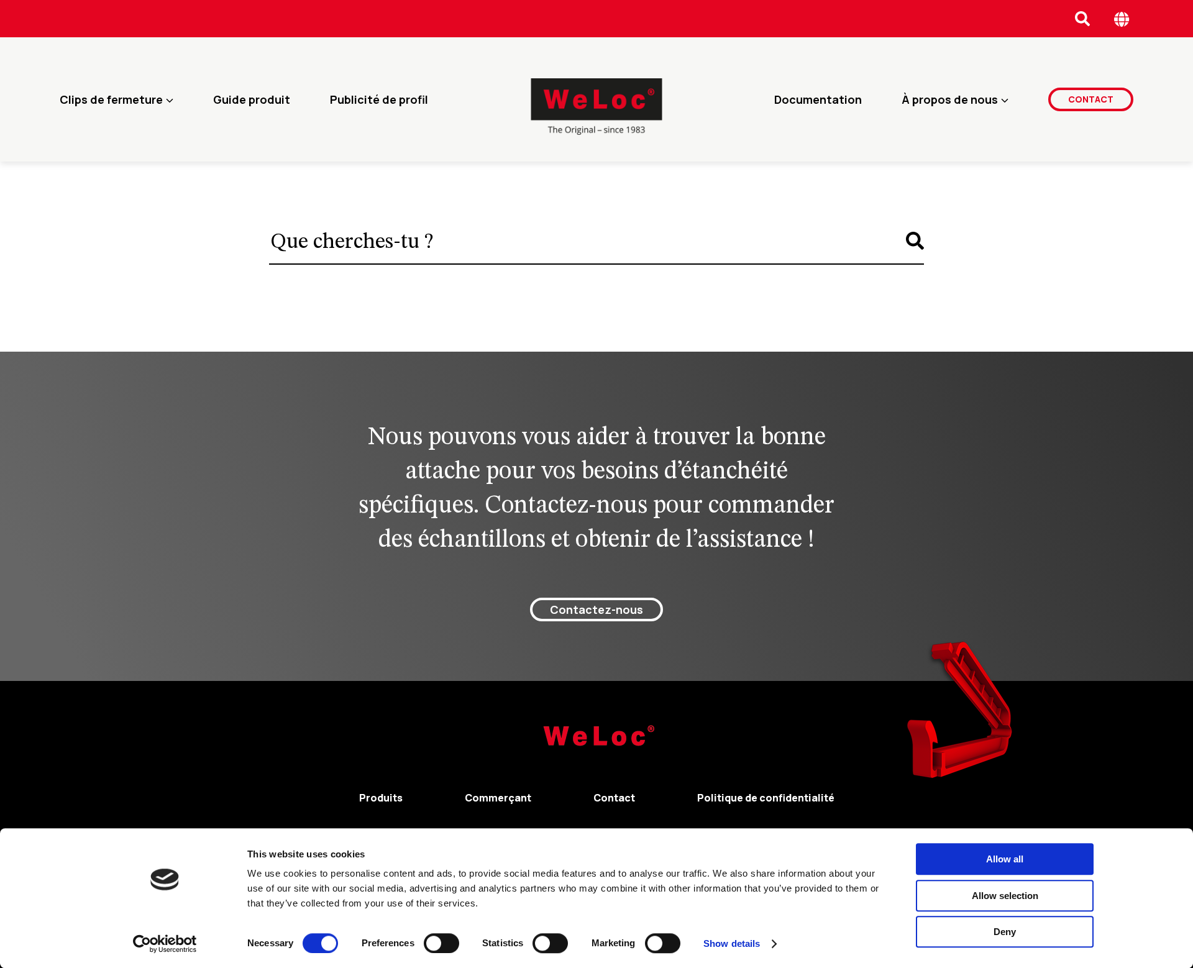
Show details (731, 943)
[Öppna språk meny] (1121, 19)
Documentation (818, 99)
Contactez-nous (596, 609)
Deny (1005, 931)
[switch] (441, 943)
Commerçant (498, 798)
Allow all (1004, 859)
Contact (1090, 99)
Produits (381, 798)
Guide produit (251, 99)
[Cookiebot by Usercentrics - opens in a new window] (165, 943)
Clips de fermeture (111, 99)
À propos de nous (950, 99)
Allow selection (1005, 895)
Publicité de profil (379, 99)
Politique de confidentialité (765, 798)
